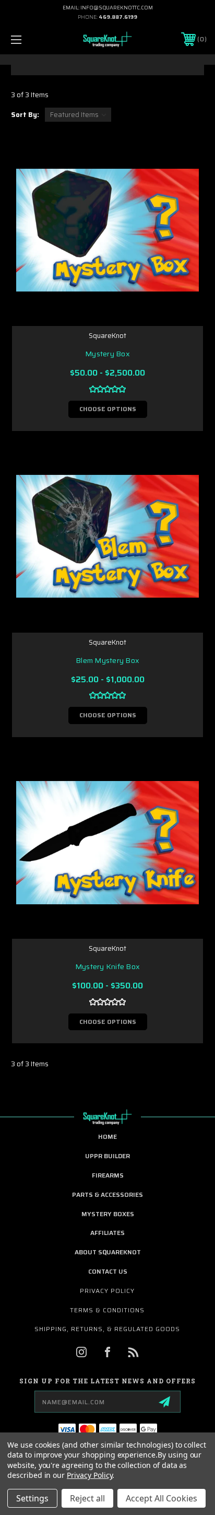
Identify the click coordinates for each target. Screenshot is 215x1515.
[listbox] (78, 114)
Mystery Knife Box (107, 966)
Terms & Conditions (107, 1310)
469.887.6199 (118, 17)
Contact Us (107, 1271)
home (107, 1136)
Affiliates (107, 1233)
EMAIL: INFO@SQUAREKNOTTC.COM (108, 7)
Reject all (87, 1498)
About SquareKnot (108, 1252)
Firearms (108, 1175)
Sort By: (25, 114)
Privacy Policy (107, 1291)
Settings (32, 1498)
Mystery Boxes (107, 1214)
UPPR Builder (107, 1156)
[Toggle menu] (30, 39)
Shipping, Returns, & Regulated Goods (107, 1329)
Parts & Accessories (107, 1194)
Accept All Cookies (161, 1498)
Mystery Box (107, 353)
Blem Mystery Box (107, 660)
